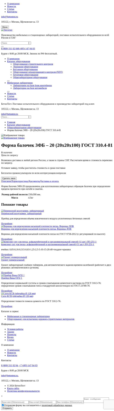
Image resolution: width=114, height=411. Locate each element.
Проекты (11, 334)
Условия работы (15, 329)
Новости (11, 6)
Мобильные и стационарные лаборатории (28, 316)
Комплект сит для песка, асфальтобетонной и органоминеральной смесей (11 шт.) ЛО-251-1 (47, 244)
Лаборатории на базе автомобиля (30, 88)
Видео (10, 337)
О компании (13, 3)
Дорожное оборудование (25, 66)
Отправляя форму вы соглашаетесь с (38, 405)
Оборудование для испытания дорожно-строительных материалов (40, 319)
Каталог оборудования (18, 61)
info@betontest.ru (9, 16)
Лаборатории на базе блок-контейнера (32, 85)
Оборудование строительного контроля (33, 64)
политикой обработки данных (57, 405)
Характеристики (19, 181)
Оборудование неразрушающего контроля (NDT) (38, 72)
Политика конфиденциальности (23, 391)
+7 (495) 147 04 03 (28, 365)
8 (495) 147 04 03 (26, 48)
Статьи (10, 9)
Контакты (12, 11)
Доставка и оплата (49, 181)
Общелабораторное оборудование (30, 77)
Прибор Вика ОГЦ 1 (11, 278)
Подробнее (6, 223)
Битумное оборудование (25, 69)
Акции (10, 332)
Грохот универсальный (12, 260)
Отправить (7, 408)
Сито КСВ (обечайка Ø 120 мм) (17, 296)
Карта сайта (13, 388)
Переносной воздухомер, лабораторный (21, 213)
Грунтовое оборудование (25, 74)
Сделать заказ (8, 178)
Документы (34, 181)
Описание (6, 181)
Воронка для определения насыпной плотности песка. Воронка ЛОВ (36, 229)
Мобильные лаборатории (20, 82)
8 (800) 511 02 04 (9, 48)
